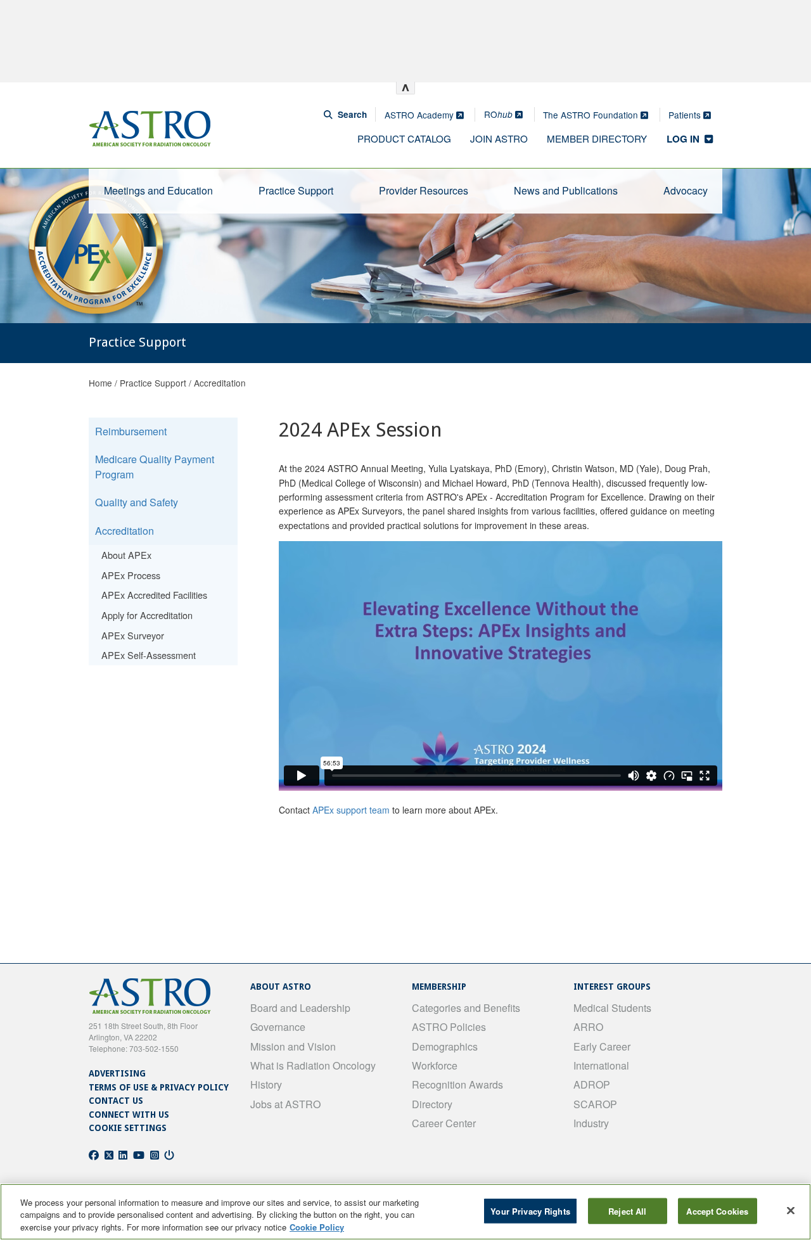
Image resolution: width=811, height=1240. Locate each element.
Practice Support (296, 190)
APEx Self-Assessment (148, 655)
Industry (591, 1123)
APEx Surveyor (132, 635)
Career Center (444, 1123)
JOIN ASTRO (499, 138)
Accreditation (220, 382)
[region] (405, 1212)
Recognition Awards (457, 1084)
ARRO (588, 1026)
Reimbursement (131, 431)
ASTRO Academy (420, 114)
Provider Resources (423, 190)
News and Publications (566, 190)
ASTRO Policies (449, 1026)
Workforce (434, 1065)
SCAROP (595, 1104)
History (266, 1084)
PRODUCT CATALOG (404, 138)
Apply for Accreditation (147, 615)
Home (100, 382)
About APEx (126, 554)
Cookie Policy (317, 1227)
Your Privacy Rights (530, 1211)
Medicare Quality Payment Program (154, 467)
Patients (685, 114)
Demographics (445, 1046)
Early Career (601, 1046)
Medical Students (612, 1007)
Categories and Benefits (466, 1007)
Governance (277, 1026)
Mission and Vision (293, 1046)
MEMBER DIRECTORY (597, 138)
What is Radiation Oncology (313, 1065)
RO (498, 114)
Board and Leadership (300, 1007)
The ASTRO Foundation (592, 114)
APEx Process (130, 575)
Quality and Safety (136, 502)
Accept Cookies (717, 1211)
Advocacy (685, 190)
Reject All (627, 1211)
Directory (432, 1104)
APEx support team (351, 809)
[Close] (791, 1210)
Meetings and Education (158, 190)
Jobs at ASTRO (285, 1104)
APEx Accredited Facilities (154, 594)
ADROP (591, 1084)
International (601, 1065)
